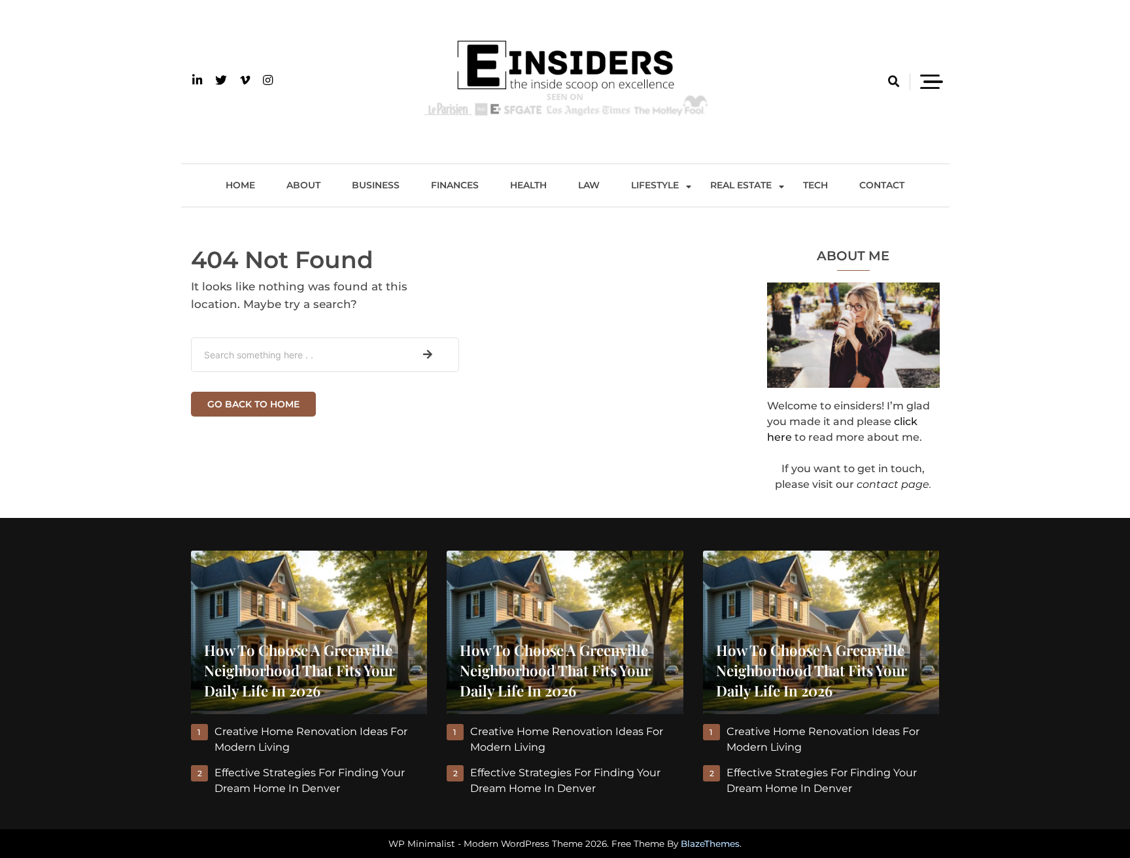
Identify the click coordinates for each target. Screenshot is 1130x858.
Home (240, 185)
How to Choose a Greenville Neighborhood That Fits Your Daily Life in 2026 (299, 670)
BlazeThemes (710, 843)
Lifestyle (655, 185)
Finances (455, 185)
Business (376, 185)
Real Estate (741, 185)
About (303, 185)
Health (528, 185)
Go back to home (253, 404)
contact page (893, 484)
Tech (815, 185)
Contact (881, 185)
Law (589, 185)
